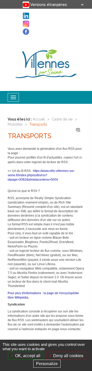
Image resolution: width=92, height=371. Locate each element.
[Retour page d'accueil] (46, 63)
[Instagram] (21, 13)
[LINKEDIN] (21, 8)
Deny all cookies (67, 356)
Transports (38, 124)
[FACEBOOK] (21, 19)
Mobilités (15, 124)
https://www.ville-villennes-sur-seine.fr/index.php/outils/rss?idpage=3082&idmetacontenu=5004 (41, 175)
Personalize (47, 363)
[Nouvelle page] (21, 2)
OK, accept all (27, 356)
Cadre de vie (62, 119)
